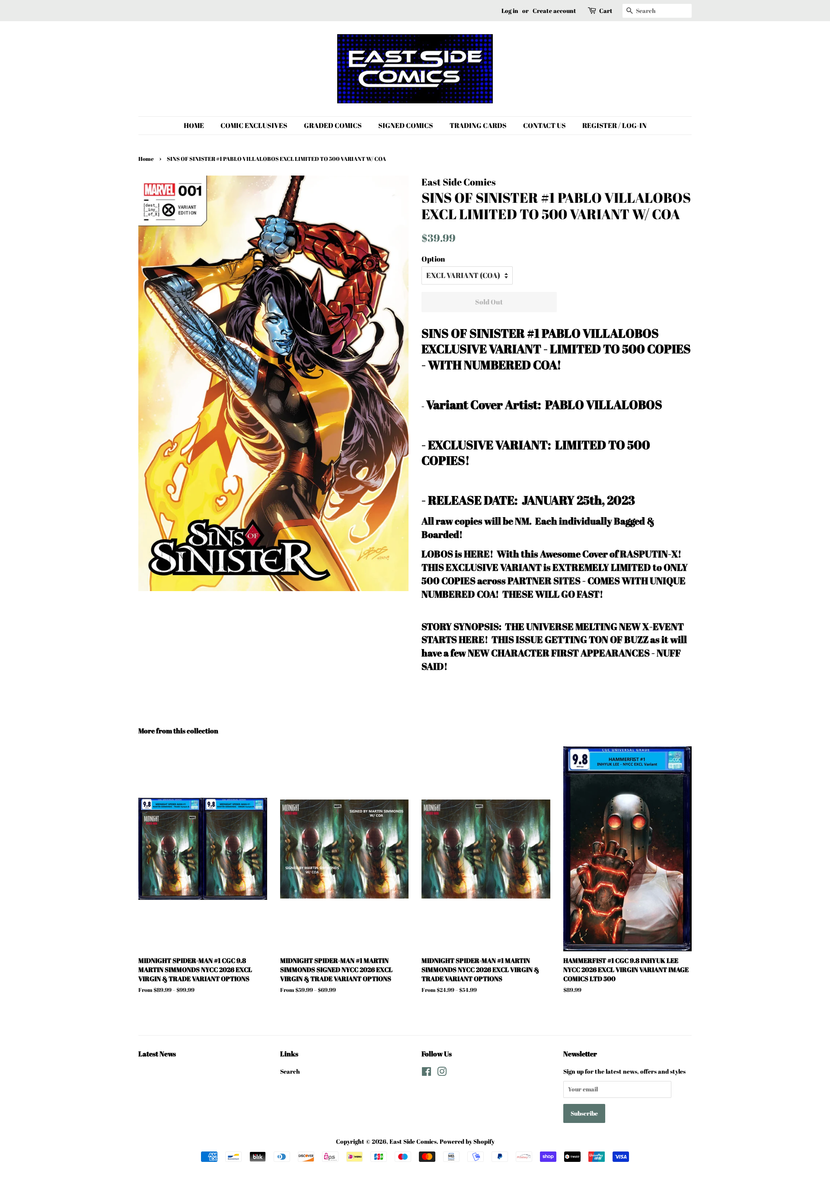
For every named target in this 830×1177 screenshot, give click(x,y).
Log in (509, 10)
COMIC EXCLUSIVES (253, 125)
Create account (554, 10)
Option (433, 259)
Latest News (157, 1054)
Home (146, 159)
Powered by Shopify (467, 1141)
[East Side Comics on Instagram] (442, 1073)
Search (290, 1071)
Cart (606, 10)
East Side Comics (413, 1141)
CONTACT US (544, 125)
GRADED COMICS (333, 125)
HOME (194, 125)
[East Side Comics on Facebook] (426, 1073)
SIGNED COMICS (405, 125)
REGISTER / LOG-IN (614, 125)
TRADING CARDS (478, 125)
